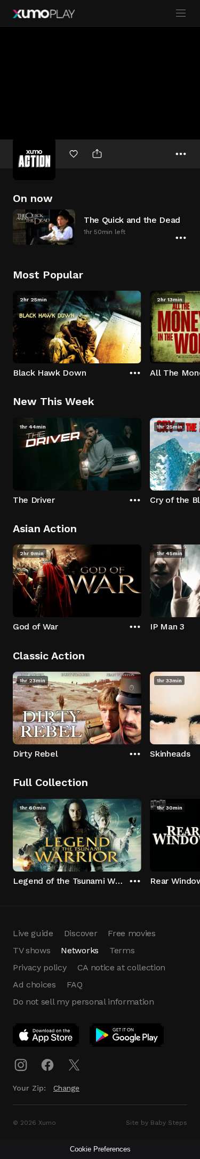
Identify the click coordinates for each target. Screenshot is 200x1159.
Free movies (131, 933)
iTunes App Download (46, 1037)
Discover (80, 933)
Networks (79, 950)
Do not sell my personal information (83, 1002)
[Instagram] (21, 1065)
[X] (74, 1065)
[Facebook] (47, 1065)
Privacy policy (40, 967)
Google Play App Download (127, 1037)
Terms (121, 950)
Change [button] (66, 1088)
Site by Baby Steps (156, 1122)
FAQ (75, 984)
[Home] (44, 14)
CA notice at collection (121, 967)
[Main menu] (180, 13)
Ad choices (34, 984)
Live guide (33, 933)
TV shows (31, 950)
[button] (100, 226)
